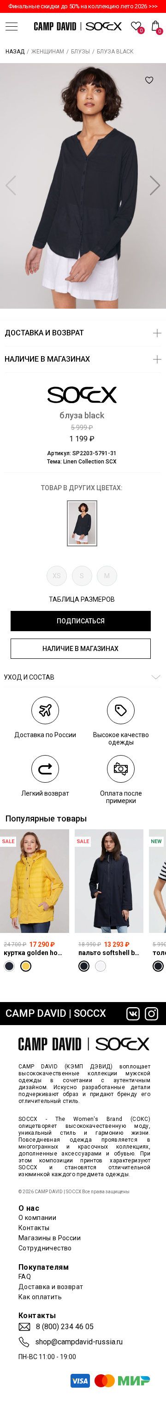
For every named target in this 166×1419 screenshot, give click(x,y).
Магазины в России (49, 1238)
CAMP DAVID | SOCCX (56, 1013)
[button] (155, 186)
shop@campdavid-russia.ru (79, 1342)
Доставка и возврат (50, 1286)
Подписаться (81, 621)
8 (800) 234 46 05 (65, 1327)
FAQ (24, 1276)
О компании (37, 1217)
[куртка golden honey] (34, 881)
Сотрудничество (45, 1248)
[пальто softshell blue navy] (109, 881)
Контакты (33, 1227)
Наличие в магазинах (80, 648)
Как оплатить (40, 1297)
